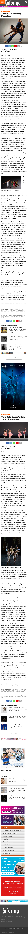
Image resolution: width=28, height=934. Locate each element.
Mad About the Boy (10, 694)
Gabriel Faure (14, 690)
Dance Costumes (8, 842)
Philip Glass (4, 314)
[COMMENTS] (21, 46)
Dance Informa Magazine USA (11, 928)
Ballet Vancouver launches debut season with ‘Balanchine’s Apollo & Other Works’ (18, 709)
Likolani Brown (15, 692)
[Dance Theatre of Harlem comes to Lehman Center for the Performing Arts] (4, 727)
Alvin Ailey (4, 310)
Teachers (6, 845)
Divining (5, 313)
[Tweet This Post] (9, 46)
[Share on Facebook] (6, 46)
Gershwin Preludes (12, 691)
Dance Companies (8, 850)
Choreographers (8, 847)
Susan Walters (9, 696)
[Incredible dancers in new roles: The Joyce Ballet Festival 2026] (4, 719)
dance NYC (24, 689)
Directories (22, 930)
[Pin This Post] (15, 46)
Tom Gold (17, 696)
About (22, 928)
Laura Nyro (21, 313)
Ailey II (12, 309)
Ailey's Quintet (19, 309)
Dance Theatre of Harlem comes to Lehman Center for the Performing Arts (17, 726)
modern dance (20, 694)
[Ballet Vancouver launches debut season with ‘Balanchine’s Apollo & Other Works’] (4, 710)
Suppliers (6, 839)
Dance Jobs (6, 853)
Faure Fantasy (5, 690)
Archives (15, 930)
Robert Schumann (14, 314)
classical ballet (15, 689)
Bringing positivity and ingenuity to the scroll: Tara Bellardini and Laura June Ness (18, 338)
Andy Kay (9, 311)
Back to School (7, 836)
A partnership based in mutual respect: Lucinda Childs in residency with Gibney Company (17, 347)
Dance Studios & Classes (10, 833)
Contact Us (8, 930)
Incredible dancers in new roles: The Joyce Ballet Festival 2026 (18, 717)
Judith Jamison (12, 313)
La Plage (7, 692)
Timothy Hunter (15, 316)
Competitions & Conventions (12, 830)
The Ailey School (17, 315)
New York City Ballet (7, 695)
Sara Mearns (17, 695)
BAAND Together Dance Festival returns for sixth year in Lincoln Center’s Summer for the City (17, 330)
